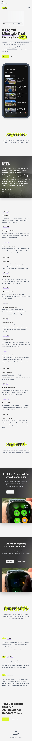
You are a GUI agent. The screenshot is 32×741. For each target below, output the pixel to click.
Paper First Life (13, 420)
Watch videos (15, 719)
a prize (12, 233)
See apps (5, 56)
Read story (14, 56)
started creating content (9, 281)
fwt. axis (4, 375)
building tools (6, 344)
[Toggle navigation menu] (30, 2)
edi (16, 237)
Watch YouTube (17, 23)
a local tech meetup (18, 312)
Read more (10, 492)
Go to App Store (21, 492)
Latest (7, 76)
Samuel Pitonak (6, 189)
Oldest (12, 76)
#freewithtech (12, 49)
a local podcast (12, 314)
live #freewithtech (19, 362)
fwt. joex (11, 375)
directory (11, 390)
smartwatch (5, 407)
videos (10, 296)
